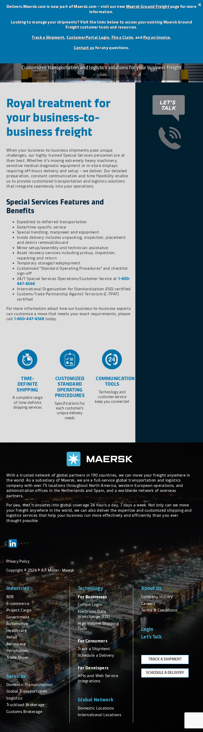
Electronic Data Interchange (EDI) (94, 614)
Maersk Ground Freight (147, 6)
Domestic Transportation (29, 684)
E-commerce (17, 603)
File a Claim (122, 37)
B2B (9, 596)
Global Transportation (26, 691)
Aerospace (16, 644)
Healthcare (16, 630)
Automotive (17, 623)
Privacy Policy (18, 561)
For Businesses (92, 596)
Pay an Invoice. (157, 37)
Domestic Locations (96, 708)
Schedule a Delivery (96, 655)
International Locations (99, 714)
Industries (17, 588)
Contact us (84, 47)
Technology (90, 588)
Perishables (17, 650)
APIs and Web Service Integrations (98, 678)
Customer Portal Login (88, 37)
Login (147, 629)
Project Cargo (18, 610)
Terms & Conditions (159, 610)
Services (15, 676)
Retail (11, 637)
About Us (151, 588)
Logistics (14, 698)
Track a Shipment (48, 37)
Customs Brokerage (24, 711)
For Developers (93, 667)
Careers (148, 603)
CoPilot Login (90, 604)
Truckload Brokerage (25, 704)
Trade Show (17, 657)
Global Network (95, 700)
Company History (157, 596)
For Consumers (92, 641)
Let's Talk (151, 637)
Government (17, 617)
